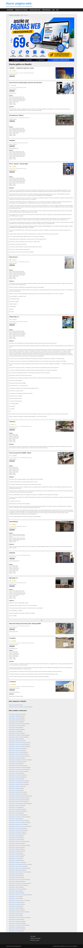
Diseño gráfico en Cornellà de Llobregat (16, 735)
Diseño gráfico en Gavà (13, 763)
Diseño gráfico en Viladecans (14, 740)
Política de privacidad (35, 938)
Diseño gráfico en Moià (13, 913)
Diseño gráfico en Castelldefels (15, 761)
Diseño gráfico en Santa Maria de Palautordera (18, 795)
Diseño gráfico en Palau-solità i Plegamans (17, 822)
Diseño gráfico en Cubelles (14, 778)
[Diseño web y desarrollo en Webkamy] (41, 61)
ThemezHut (74, 946)
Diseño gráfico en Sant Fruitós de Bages (17, 797)
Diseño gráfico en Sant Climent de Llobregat (17, 883)
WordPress (10, 9)
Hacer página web (19, 3)
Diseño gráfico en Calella (14, 790)
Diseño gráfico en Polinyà (14, 813)
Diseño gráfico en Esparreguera (15, 832)
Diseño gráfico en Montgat (14, 837)
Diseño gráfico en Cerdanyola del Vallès (16, 780)
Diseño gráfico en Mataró (14, 721)
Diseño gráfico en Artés (13, 915)
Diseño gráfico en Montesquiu (15, 928)
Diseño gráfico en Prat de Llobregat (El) (16, 799)
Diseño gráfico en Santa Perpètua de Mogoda (18, 803)
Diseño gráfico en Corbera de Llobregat (16, 841)
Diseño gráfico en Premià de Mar (15, 765)
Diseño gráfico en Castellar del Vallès (16, 830)
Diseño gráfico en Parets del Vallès (15, 794)
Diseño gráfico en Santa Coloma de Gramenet (18, 759)
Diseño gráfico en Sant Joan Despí (15, 752)
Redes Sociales (46, 9)
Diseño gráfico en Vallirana (14, 860)
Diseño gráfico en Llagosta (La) (15, 862)
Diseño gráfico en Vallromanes (15, 923)
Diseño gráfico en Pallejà (14, 835)
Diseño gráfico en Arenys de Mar (15, 776)
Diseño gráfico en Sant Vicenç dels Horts (17, 769)
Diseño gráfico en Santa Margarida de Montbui (18, 864)
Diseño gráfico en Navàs (14, 908)
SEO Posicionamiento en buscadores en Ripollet (18, 706)
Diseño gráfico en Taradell (14, 877)
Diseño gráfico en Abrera (14, 887)
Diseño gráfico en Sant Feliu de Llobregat (17, 742)
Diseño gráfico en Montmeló (14, 847)
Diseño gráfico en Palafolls (14, 892)
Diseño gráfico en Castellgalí (14, 927)
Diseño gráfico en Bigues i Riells (15, 870)
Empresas (11, 15)
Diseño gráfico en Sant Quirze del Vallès (17, 756)
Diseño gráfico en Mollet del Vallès (15, 814)
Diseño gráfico (17, 15)
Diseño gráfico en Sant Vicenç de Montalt (17, 879)
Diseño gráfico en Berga (13, 818)
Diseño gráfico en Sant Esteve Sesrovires (17, 900)
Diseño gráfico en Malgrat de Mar (15, 792)
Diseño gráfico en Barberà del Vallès (16, 754)
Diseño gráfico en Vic (13, 731)
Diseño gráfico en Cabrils (14, 873)
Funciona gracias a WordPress (59, 946)
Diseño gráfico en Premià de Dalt (15, 889)
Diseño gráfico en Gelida (14, 906)
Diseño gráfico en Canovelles (14, 854)
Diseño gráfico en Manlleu (14, 788)
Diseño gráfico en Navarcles (14, 909)
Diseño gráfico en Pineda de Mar (15, 775)
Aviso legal (32, 936)
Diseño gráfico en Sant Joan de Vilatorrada (17, 845)
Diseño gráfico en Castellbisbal (15, 809)
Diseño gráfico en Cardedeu (14, 757)
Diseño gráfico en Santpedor (14, 904)
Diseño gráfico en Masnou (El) (15, 750)
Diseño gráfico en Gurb (13, 852)
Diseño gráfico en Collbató (14, 919)
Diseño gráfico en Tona (13, 896)
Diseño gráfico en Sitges (13, 738)
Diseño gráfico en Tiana (13, 898)
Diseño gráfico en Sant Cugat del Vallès (16, 723)
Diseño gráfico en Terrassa (14, 718)
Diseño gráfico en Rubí (13, 727)
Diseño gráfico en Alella (13, 890)
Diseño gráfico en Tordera (14, 856)
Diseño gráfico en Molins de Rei (15, 748)
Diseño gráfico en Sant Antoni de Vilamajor (17, 917)
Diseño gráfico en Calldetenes (15, 921)
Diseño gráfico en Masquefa (14, 849)
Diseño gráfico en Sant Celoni (15, 805)
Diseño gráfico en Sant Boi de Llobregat (16, 744)
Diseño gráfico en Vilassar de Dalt (15, 828)
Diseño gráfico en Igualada (14, 729)
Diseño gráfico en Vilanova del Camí (16, 824)
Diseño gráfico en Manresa (14, 733)
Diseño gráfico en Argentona (14, 843)
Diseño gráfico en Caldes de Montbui (16, 885)
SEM (53, 9)
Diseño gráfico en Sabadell (14, 716)
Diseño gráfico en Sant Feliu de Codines (17, 911)
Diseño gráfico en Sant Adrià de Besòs (16, 782)
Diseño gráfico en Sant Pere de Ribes (16, 801)
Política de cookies (34, 940)
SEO (57, 9)
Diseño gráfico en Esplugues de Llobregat (17, 767)
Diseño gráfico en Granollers (14, 725)
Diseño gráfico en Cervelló (14, 839)
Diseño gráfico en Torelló (14, 807)
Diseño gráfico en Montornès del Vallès (16, 820)
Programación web (35, 9)
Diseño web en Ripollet (13, 704)
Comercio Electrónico (21, 9)
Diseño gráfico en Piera (13, 858)
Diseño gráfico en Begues (14, 875)
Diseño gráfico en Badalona (14, 719)
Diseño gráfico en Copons (14, 930)
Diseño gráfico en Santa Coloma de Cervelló (17, 871)
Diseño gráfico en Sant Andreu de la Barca (17, 816)
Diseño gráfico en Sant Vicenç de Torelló (17, 925)
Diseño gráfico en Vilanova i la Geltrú (16, 737)
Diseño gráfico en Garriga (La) (15, 786)
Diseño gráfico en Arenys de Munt (15, 811)
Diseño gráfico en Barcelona (14, 714)
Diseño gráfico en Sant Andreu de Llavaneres (18, 826)
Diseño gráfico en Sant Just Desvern (16, 771)
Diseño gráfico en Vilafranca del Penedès (17, 746)
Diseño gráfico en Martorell (14, 773)
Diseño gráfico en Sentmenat (14, 851)
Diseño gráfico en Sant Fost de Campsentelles (18, 894)
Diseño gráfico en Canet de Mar (15, 833)
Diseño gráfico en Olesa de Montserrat (16, 784)
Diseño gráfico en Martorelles (14, 881)
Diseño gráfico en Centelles (14, 902)
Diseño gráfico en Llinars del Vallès (16, 866)
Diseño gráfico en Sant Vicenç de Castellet (17, 868)
